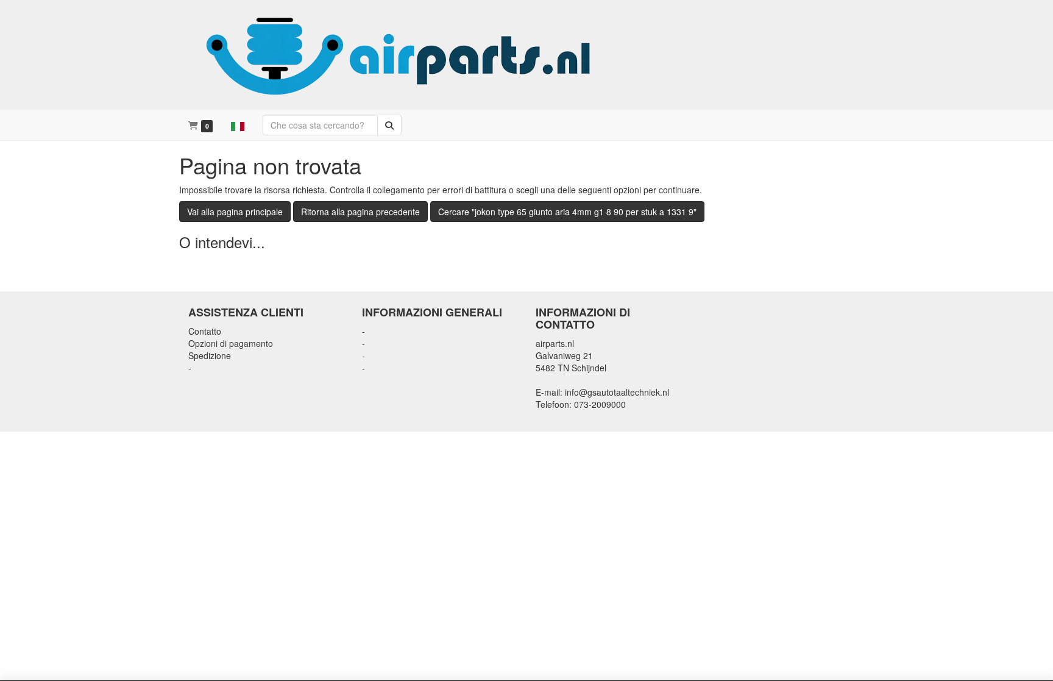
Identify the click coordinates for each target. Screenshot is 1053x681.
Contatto (204, 331)
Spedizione (209, 355)
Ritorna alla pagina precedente (360, 211)
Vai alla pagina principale (235, 211)
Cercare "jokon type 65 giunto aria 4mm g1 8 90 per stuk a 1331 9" (567, 211)
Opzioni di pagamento (230, 343)
